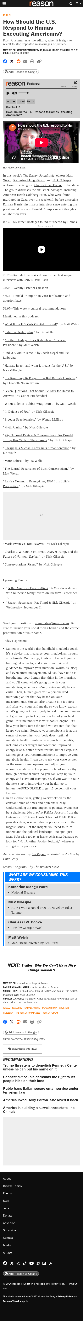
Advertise (9, 1223)
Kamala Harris (32, 1007)
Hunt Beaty (10, 859)
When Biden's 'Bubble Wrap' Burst (29, 404)
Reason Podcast (51, 1012)
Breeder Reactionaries (19, 419)
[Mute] (15, 93)
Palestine (17, 1007)
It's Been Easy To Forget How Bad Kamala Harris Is (40, 378)
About (7, 1178)
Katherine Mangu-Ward (29, 50)
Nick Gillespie (51, 50)
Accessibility (42, 1283)
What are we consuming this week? (38, 877)
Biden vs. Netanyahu (19, 332)
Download (11, 107)
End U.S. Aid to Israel (19, 353)
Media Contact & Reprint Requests (24, 1039)
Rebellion (8, 1012)
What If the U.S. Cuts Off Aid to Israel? (31, 324)
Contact (8, 1237)
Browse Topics (12, 1186)
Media (7, 1245)
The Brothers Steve (46, 867)
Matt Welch (9, 50)
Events (7, 1193)
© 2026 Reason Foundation (18, 1283)
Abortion (64, 1007)
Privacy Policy (58, 1283)
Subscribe (9, 1230)
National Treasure (23, 892)
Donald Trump (49, 1007)
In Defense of (16, 411)
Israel (7, 15)
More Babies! (14, 461)
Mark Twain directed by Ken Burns (34, 943)
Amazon (8, 1252)
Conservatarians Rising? (21, 564)
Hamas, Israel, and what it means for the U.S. (36, 365)
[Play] (10, 93)
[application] (41, 91)
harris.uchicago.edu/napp (57, 836)
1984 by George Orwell (26, 928)
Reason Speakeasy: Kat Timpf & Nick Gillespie (39, 602)
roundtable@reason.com (52, 623)
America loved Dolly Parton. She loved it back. (41, 1099)
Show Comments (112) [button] (24, 1048)
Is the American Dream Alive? (28, 588)
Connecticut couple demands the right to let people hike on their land (39, 1078)
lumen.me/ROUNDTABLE (23, 788)
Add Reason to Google (22, 72)
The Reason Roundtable (28, 1012)
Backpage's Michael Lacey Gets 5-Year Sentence (37, 448)
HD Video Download (14, 167)
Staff (6, 1200)
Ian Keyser (39, 854)
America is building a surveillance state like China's (39, 1109)
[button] (78, 3)
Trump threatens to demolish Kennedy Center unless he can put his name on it (40, 1067)
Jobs (6, 1208)
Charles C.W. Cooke (48, 185)
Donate (7, 1215)
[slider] (24, 92)
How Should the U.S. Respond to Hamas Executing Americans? (39, 113)
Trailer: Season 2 (41, 967)
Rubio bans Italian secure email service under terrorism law (40, 1090)
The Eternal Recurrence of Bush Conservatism (36, 468)
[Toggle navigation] (4, 4)
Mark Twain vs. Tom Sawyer (24, 544)
